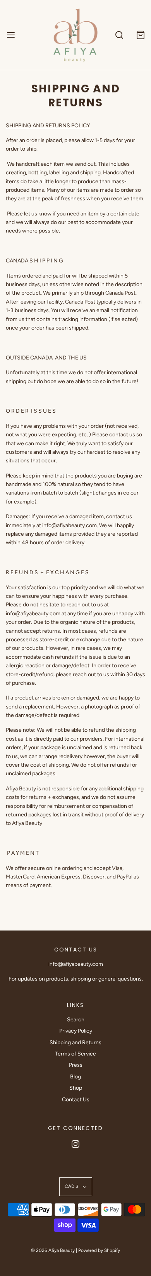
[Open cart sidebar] (140, 34)
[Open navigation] (10, 34)
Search (75, 1019)
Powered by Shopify (99, 1250)
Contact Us (75, 1099)
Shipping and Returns (75, 1042)
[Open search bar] (119, 34)
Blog (75, 1076)
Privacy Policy (75, 1031)
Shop (75, 1088)
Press (75, 1065)
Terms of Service (75, 1053)
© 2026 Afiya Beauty (53, 1250)
